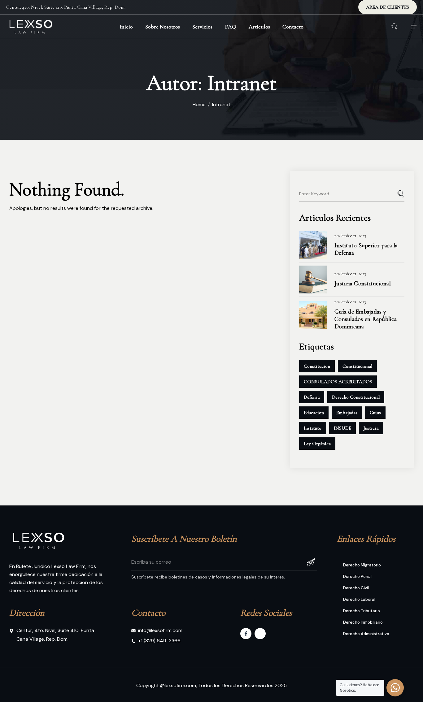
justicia (371, 428)
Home (199, 104)
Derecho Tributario (361, 610)
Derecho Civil (356, 588)
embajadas (346, 413)
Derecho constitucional (356, 397)
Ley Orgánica (317, 443)
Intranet (221, 104)
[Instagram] (260, 633)
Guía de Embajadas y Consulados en (365, 319)
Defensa (312, 397)
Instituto (312, 428)
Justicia (362, 283)
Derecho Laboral (359, 599)
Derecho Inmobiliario (363, 622)
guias (375, 413)
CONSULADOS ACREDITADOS (338, 382)
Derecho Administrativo (366, 633)
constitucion (317, 366)
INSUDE (342, 428)
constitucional (357, 366)
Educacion (314, 413)
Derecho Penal (357, 576)
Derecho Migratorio (362, 565)
